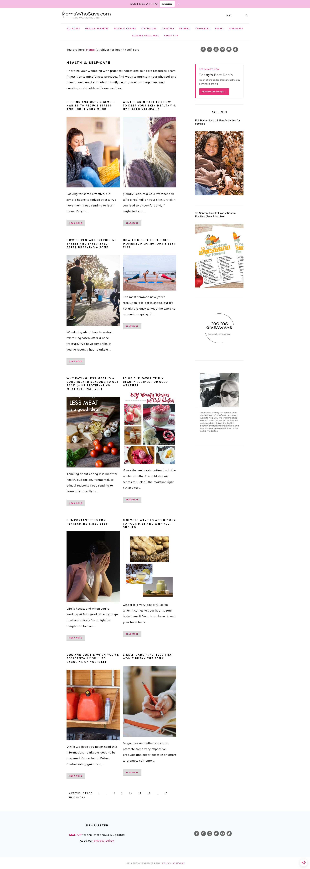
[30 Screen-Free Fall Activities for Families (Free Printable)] (219, 257)
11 (139, 793)
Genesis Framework (173, 863)
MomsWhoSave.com (86, 15)
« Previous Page (80, 793)
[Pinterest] (209, 49)
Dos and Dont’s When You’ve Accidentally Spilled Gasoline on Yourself (93, 658)
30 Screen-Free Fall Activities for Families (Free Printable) (215, 214)
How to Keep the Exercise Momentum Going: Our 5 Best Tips (149, 243)
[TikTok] (235, 49)
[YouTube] (229, 49)
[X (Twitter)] (222, 49)
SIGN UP (75, 835)
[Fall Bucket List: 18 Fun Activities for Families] (219, 164)
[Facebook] (203, 49)
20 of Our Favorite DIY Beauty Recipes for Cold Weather (145, 382)
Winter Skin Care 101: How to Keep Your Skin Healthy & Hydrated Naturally (149, 105)
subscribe (167, 3)
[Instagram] (216, 49)
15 (166, 793)
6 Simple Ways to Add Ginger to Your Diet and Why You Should (149, 523)
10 (130, 793)
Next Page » (77, 797)
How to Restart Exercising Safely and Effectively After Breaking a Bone (92, 243)
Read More (75, 223)
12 (149, 793)
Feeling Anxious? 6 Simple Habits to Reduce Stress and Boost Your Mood (91, 105)
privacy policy (104, 840)
